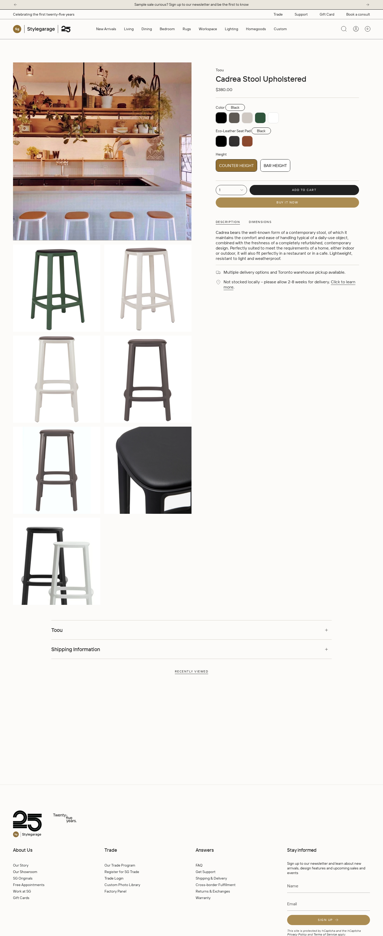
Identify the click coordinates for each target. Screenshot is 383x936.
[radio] (221, 117)
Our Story (20, 865)
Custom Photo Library (122, 884)
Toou (220, 70)
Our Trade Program (119, 865)
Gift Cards (21, 897)
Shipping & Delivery (211, 878)
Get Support (205, 871)
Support (301, 14)
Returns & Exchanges (213, 891)
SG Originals (23, 878)
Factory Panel (115, 891)
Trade (278, 14)
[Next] (367, 4)
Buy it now (287, 202)
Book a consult (358, 14)
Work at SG (22, 891)
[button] (129, 29)
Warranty (203, 897)
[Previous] (15, 4)
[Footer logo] (56, 824)
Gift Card (327, 14)
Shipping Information (75, 649)
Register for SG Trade (121, 871)
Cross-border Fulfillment (216, 884)
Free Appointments (29, 884)
